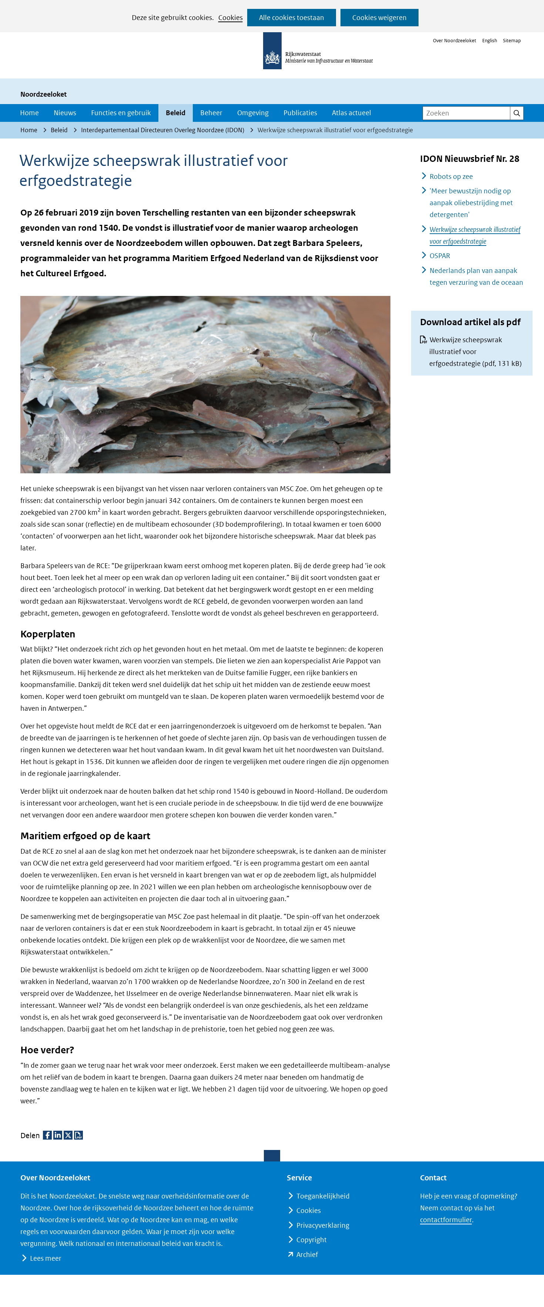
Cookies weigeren (379, 17)
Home (29, 113)
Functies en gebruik (121, 113)
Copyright (311, 1240)
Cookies (230, 17)
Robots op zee (451, 176)
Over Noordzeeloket (454, 40)
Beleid (175, 113)
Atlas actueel (351, 113)
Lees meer (45, 1258)
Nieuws (65, 113)
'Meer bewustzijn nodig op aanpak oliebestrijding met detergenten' (471, 203)
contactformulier (446, 1220)
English (489, 40)
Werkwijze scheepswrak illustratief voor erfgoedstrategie (475, 352)
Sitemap (512, 40)
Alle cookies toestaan (291, 17)
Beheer (211, 113)
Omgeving (253, 113)
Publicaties (300, 113)
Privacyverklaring (322, 1225)
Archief (307, 1254)
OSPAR (440, 255)
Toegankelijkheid (323, 1196)
